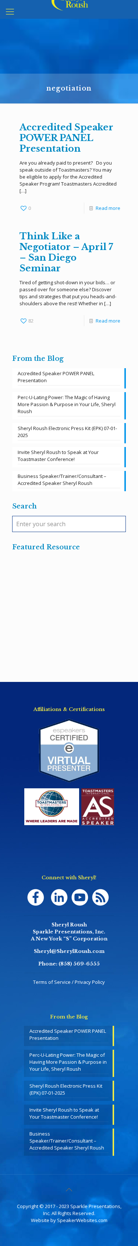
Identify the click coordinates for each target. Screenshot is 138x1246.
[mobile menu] (10, 11)
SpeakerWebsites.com (82, 1220)
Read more (108, 208)
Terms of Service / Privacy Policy (69, 982)
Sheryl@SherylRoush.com (69, 951)
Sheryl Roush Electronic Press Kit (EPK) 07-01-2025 (67, 432)
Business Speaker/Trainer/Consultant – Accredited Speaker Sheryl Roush (62, 479)
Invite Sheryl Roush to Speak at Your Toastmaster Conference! (58, 455)
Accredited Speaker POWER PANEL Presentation (66, 138)
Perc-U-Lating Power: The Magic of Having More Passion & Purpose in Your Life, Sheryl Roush (67, 404)
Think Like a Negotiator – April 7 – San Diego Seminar (66, 252)
